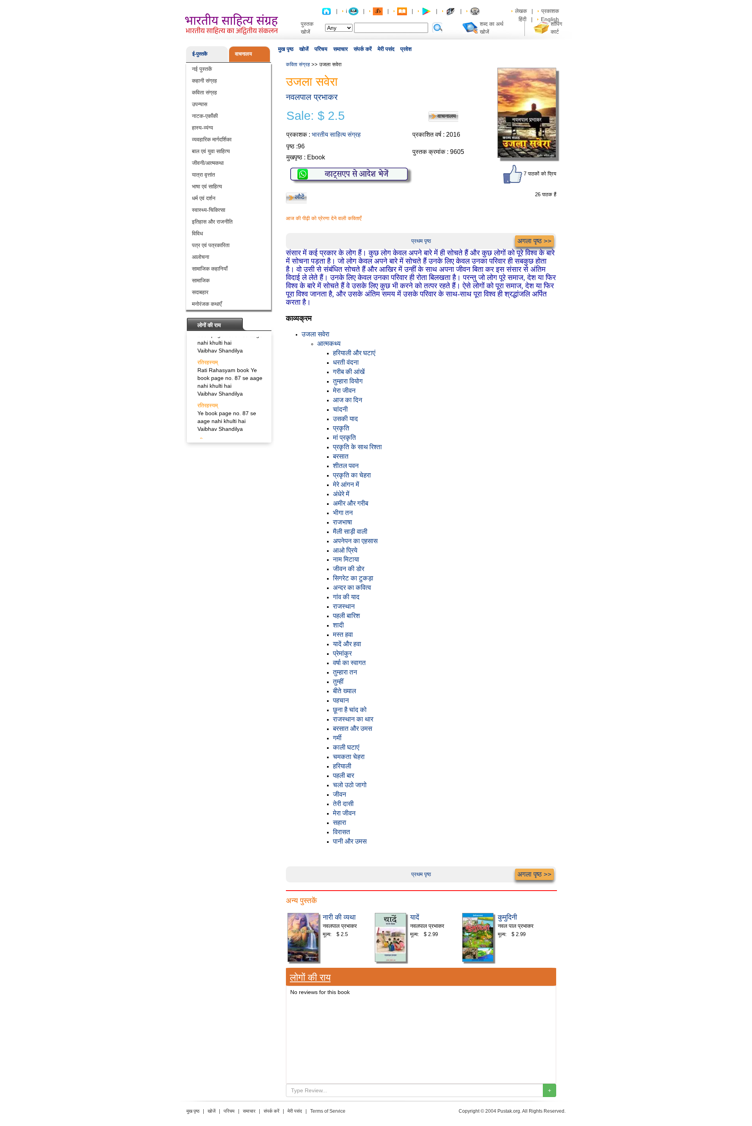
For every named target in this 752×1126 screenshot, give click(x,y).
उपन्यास (199, 104)
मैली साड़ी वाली (350, 531)
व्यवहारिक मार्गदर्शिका (211, 139)
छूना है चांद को (350, 710)
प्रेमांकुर (342, 653)
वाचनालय (243, 54)
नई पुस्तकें (202, 69)
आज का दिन (347, 400)
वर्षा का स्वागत (349, 663)
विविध (197, 233)
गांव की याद (346, 597)
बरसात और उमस (352, 728)
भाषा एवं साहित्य (207, 186)
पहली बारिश (346, 616)
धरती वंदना (346, 362)
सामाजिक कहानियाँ (210, 269)
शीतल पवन (346, 466)
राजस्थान (344, 606)
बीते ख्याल (344, 691)
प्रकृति (341, 428)
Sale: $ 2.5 (315, 116)
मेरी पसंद (386, 49)
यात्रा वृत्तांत (203, 175)
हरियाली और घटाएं (354, 353)
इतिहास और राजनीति (212, 222)
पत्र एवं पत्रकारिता (211, 245)
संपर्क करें (363, 49)
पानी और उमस (350, 841)
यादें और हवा (347, 644)
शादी (338, 625)
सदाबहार (200, 292)
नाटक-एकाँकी (205, 116)
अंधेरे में (341, 494)
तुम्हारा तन (345, 672)
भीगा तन (343, 513)
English (550, 19)
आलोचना (200, 257)
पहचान (341, 700)
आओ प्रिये (345, 550)
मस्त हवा (343, 634)
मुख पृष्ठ (285, 49)
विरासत (341, 832)
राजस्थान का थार (353, 719)
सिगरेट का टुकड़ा (353, 578)
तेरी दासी (343, 804)
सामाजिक (201, 280)
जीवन (339, 794)
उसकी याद (345, 419)
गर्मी (337, 738)
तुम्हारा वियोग (348, 381)
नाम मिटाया (346, 559)
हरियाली (342, 766)
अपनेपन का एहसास (355, 541)
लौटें (299, 196)
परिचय (321, 49)
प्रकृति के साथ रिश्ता (357, 447)
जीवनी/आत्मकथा (208, 163)
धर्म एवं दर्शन (203, 198)
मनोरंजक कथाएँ (207, 304)
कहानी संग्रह (204, 81)
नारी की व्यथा (339, 916)
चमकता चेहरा (349, 757)
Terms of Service (327, 1111)
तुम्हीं (338, 681)
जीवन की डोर (348, 569)
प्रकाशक (550, 11)
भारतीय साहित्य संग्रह (336, 134)
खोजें (304, 49)
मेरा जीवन (344, 390)
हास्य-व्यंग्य (202, 128)
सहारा (339, 822)
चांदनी (340, 409)
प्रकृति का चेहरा (352, 475)
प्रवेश (406, 49)
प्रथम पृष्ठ (421, 241)
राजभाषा (342, 522)
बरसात (341, 456)
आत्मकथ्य (328, 343)
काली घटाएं (346, 747)
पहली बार (343, 775)
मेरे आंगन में (346, 484)
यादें (414, 916)
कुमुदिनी (507, 916)
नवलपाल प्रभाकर (312, 96)
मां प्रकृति (344, 437)
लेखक (521, 11)
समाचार (340, 49)
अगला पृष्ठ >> (534, 241)
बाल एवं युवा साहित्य (211, 151)
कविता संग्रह (204, 92)
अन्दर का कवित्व (352, 587)
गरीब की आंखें (349, 372)
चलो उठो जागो (350, 785)
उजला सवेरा (315, 334)
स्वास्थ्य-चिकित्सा (208, 210)
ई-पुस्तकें (200, 54)
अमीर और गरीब (350, 503)
